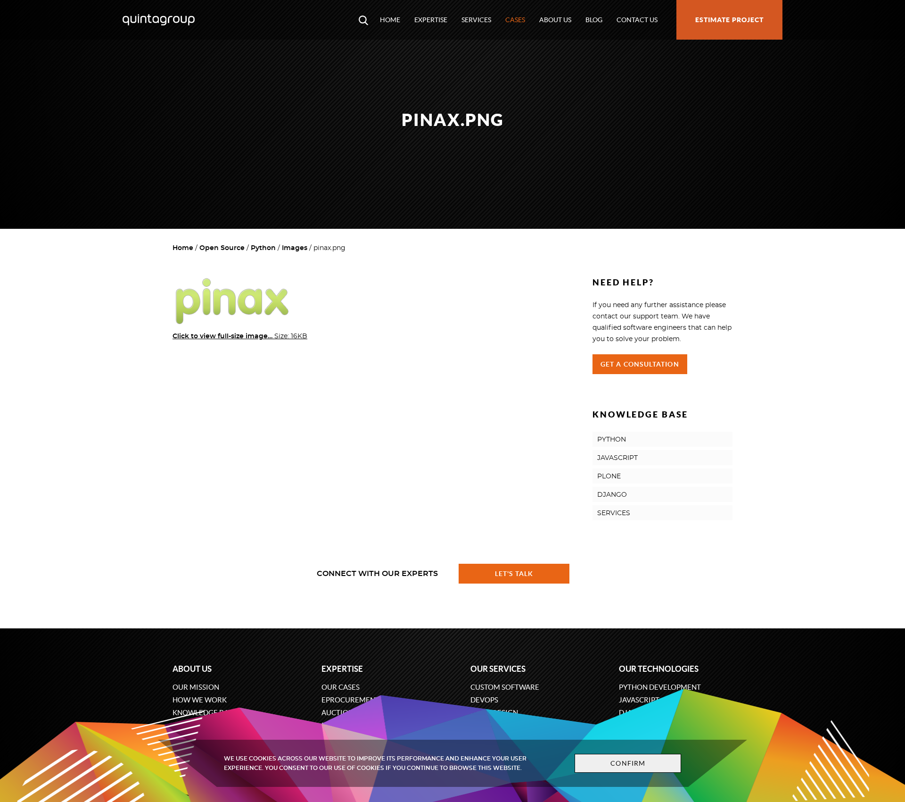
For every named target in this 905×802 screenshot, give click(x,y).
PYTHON (611, 439)
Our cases (340, 687)
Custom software (504, 687)
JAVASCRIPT (617, 458)
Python (263, 248)
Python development (660, 687)
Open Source (222, 248)
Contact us (637, 20)
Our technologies (659, 669)
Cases (515, 20)
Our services (498, 669)
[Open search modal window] (363, 20)
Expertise (430, 20)
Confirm (627, 763)
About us (555, 20)
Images (294, 248)
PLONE (609, 476)
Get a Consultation (640, 364)
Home (390, 20)
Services (476, 20)
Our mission (196, 687)
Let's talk (514, 573)
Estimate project (729, 20)
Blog (593, 20)
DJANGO (612, 495)
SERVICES (613, 513)
